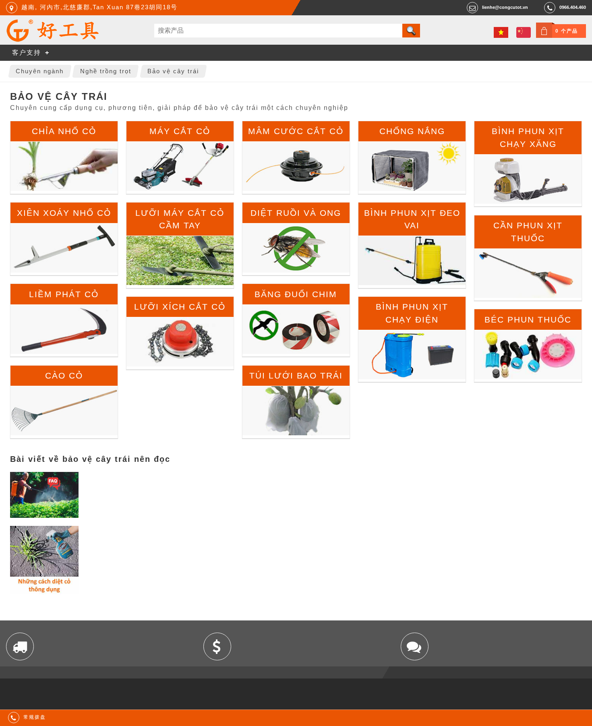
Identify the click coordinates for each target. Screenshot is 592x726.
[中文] (523, 32)
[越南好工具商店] (52, 39)
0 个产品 (566, 31)
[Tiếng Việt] (501, 32)
